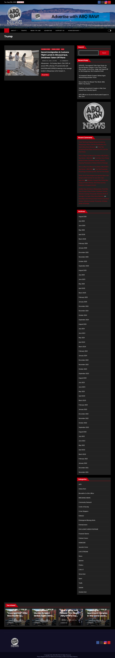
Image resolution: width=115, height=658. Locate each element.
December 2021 (84, 467)
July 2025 (82, 275)
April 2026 (82, 234)
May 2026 (82, 230)
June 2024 (82, 333)
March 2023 (82, 400)
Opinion (81, 560)
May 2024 (82, 337)
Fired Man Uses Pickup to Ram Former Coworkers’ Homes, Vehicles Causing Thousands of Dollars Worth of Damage (94, 160)
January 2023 (83, 409)
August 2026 (82, 216)
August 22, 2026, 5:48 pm (42, 620)
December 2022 (84, 414)
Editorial (81, 516)
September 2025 (84, 266)
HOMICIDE (82, 542)
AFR (80, 484)
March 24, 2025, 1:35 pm (49, 60)
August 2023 (82, 378)
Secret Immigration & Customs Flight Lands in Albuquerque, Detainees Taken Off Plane (55, 55)
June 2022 (82, 441)
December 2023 (84, 360)
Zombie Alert (82, 592)
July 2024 (82, 328)
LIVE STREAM (83, 551)
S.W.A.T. (81, 569)
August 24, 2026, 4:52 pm (16, 620)
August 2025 (82, 270)
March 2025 (82, 293)
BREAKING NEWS (85, 498)
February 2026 (83, 243)
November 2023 (84, 364)
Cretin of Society (84, 507)
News (62, 49)
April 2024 (82, 342)
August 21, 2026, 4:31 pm (69, 620)
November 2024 (84, 310)
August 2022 (82, 432)
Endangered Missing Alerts (87, 520)
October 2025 (83, 261)
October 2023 (83, 369)
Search (81, 47)
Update (81, 587)
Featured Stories (46, 49)
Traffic (24, 30)
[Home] (6, 30)
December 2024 (84, 306)
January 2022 (83, 463)
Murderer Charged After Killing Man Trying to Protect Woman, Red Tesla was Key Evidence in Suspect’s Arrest (93, 183)
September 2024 (84, 319)
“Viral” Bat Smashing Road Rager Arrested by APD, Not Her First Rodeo (93, 149)
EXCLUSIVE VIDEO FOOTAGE (88, 529)
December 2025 (84, 252)
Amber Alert (82, 489)
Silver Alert (82, 574)
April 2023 (82, 396)
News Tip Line (36, 30)
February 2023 (83, 405)
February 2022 (83, 458)
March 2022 (82, 454)
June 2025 (82, 279)
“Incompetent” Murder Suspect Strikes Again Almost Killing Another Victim (44, 615)
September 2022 (84, 427)
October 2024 (83, 315)
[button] (106, 30)
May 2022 (82, 445)
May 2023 (82, 391)
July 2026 (82, 221)
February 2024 (83, 351)
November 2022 (84, 418)
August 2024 (82, 324)
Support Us (60, 30)
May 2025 (82, 284)
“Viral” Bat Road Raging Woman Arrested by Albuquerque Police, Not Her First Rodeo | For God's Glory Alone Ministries (92, 144)
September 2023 (84, 373)
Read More (45, 75)
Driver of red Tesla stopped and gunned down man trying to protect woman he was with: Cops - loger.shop (94, 178)
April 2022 (82, 450)
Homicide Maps (74, 30)
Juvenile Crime (83, 547)
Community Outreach (85, 502)
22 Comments (64, 60)
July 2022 (82, 436)
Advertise (48, 30)
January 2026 (83, 248)
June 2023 (82, 387)
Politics (81, 565)
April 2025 (82, 288)
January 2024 (83, 355)
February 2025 (83, 297)
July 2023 (82, 382)
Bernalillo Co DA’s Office (86, 493)
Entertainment (83, 524)
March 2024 (82, 346)
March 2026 (82, 239)
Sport (80, 578)
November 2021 (84, 472)
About (13, 30)
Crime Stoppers (83, 511)
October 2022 (83, 423)
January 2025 (83, 302)
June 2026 (82, 225)
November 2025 (84, 257)
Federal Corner (56, 49)
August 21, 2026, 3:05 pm (96, 620)
